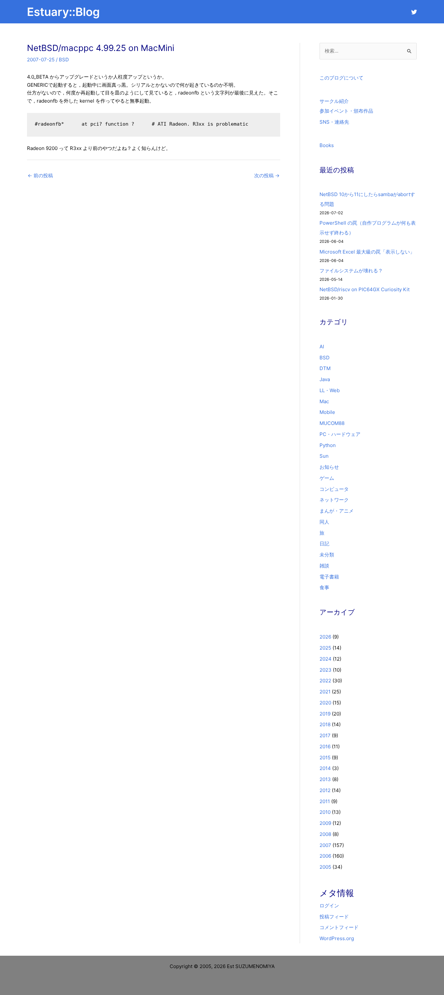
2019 (325, 714)
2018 (325, 724)
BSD (64, 59)
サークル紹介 (334, 101)
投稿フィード (334, 917)
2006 (325, 856)
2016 (325, 746)
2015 (325, 757)
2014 (325, 768)
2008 (325, 834)
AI (322, 346)
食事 (324, 587)
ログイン (329, 905)
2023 (326, 670)
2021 (325, 692)
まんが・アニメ (337, 511)
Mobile (327, 412)
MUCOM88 (332, 423)
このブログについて (341, 78)
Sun (324, 456)
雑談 (324, 566)
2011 (325, 801)
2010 (325, 812)
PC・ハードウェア (340, 434)
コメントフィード (339, 927)
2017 (325, 735)
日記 (324, 544)
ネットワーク (334, 500)
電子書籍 (329, 577)
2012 (325, 790)
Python (328, 445)
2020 (325, 703)
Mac (324, 401)
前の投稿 (40, 175)
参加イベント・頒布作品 (346, 111)
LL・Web (330, 390)
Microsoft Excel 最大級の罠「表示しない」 (367, 252)
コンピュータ (334, 489)
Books (327, 145)
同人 (324, 522)
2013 (325, 779)
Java (325, 379)
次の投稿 (267, 175)
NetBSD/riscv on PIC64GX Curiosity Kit (365, 289)
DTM (325, 368)
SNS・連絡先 (334, 122)
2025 (325, 648)
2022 (325, 681)
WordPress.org (337, 938)
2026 (325, 637)
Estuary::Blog (63, 12)
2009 (325, 823)
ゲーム (327, 478)
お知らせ (329, 467)
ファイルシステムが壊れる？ (351, 270)
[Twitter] (414, 12)
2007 (325, 845)
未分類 (327, 555)
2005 (325, 867)
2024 (326, 659)
